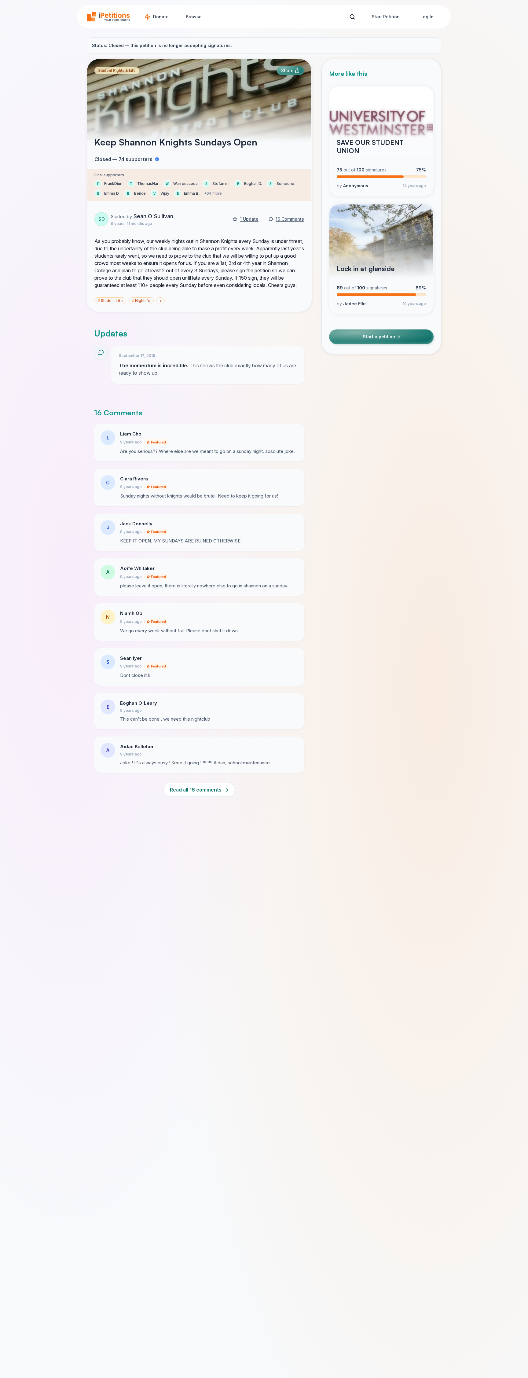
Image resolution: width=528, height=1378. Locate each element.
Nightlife (141, 300)
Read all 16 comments (199, 790)
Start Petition (386, 16)
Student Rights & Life (117, 70)
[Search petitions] (352, 17)
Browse (194, 16)
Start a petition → (381, 337)
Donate (161, 16)
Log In (427, 16)
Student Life (110, 300)
